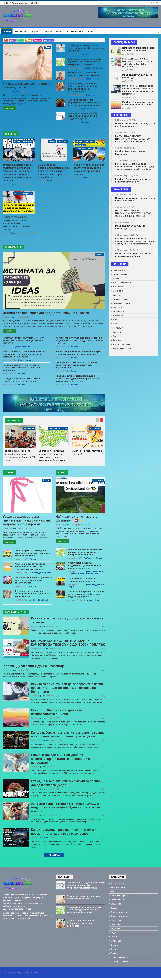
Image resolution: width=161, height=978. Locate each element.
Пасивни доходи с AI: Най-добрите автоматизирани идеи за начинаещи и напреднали (22, 368)
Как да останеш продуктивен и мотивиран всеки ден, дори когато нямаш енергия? (32, 594)
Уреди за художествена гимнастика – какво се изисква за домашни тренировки (27, 520)
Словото (37, 40)
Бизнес (59, 31)
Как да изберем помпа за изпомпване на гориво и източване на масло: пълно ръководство (68, 734)
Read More (9, 108)
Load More (55, 855)
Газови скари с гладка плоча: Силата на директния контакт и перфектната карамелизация (76, 365)
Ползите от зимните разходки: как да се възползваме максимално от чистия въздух (17, 223)
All (6, 40)
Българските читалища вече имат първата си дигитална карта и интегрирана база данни (85, 62)
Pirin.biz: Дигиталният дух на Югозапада (34, 666)
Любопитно (20, 31)
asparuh (16, 91)
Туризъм (47, 31)
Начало (7, 31)
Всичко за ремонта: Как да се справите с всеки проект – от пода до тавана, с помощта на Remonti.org (24, 354)
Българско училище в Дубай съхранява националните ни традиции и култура (82, 116)
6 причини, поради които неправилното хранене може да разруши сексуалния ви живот (84, 102)
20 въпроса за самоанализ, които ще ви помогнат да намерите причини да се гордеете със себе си (53, 171)
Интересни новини (121, 299)
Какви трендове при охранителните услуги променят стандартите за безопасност (78, 352)
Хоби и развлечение (122, 348)
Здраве (34, 31)
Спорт (20, 40)
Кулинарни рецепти (121, 303)
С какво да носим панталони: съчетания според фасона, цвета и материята (86, 48)
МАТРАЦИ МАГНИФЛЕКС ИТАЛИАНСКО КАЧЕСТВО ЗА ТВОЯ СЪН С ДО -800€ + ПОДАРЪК (23, 340)
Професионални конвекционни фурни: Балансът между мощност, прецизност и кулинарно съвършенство (77, 379)
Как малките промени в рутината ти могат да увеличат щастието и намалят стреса (33, 580)
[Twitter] (157, 3)
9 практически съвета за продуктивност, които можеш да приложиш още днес (88, 169)
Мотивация (80, 145)
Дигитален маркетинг (123, 282)
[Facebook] (152, 3)
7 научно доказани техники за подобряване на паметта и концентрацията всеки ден (29, 567)
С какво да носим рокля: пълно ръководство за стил (26, 85)
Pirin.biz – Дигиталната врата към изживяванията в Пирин (57, 712)
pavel (14, 317)
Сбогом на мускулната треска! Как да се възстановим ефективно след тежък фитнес (86, 594)
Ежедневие (34, 600)
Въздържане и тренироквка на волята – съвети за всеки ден (84, 74)
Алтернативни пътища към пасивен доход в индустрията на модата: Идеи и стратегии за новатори (79, 340)
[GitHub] (154, 3)
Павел (14, 184)
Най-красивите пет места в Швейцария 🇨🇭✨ (76, 518)
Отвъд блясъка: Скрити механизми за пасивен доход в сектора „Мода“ (23, 379)
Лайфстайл (27, 141)
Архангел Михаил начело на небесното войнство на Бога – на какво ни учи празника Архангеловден (85, 87)
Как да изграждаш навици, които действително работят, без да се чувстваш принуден (32, 553)
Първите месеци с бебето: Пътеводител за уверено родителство (81, 923)
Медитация (49, 40)
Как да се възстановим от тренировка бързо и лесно (81, 579)
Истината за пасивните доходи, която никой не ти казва (46, 313)
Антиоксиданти (120, 274)
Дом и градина (75, 31)
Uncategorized (119, 270)
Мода (90, 31)
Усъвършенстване (84, 148)
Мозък (13, 40)
